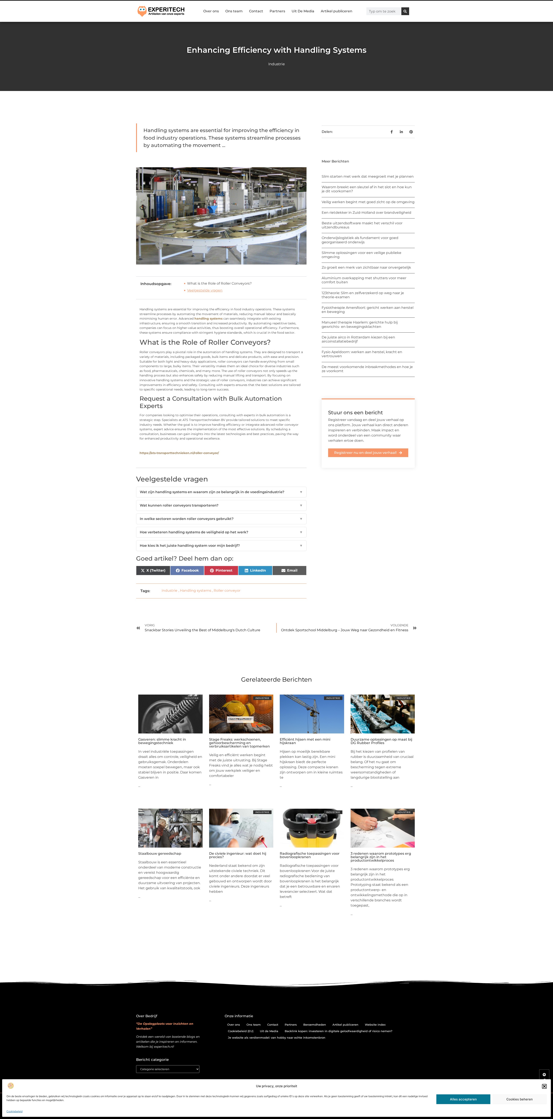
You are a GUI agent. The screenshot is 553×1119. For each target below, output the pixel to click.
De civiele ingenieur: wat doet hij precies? (237, 855)
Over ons (211, 11)
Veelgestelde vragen (204, 290)
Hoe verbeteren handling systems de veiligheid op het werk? (221, 532)
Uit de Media (269, 1031)
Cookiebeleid (14, 1111)
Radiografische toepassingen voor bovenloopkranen (310, 855)
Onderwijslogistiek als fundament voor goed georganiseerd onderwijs (360, 240)
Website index (375, 1024)
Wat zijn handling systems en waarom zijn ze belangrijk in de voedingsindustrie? (221, 492)
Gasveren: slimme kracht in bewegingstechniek (162, 741)
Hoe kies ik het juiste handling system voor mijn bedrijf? (221, 546)
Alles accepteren (463, 1099)
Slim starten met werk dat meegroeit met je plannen (368, 176)
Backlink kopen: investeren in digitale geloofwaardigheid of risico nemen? (338, 1031)
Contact (256, 11)
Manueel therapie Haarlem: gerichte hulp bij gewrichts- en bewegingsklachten (360, 324)
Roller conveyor (227, 590)
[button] (544, 1086)
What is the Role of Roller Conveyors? (219, 283)
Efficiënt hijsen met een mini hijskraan (305, 741)
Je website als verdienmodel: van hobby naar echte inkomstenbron (276, 1037)
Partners (277, 11)
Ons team (234, 11)
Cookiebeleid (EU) (240, 1031)
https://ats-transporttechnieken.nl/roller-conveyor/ (179, 453)
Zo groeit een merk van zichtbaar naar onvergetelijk (366, 267)
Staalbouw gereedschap (159, 853)
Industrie (276, 64)
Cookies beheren (519, 1099)
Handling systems (195, 590)
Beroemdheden (314, 1024)
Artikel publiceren (336, 11)
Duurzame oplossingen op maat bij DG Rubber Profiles (381, 741)
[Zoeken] (405, 11)
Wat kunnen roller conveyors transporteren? (221, 505)
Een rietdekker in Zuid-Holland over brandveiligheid (366, 212)
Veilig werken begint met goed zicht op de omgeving (368, 202)
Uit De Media (303, 11)
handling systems (208, 318)
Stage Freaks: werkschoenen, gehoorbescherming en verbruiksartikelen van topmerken (239, 742)
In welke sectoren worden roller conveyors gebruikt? (221, 519)
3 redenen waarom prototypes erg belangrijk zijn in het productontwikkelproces (381, 856)
